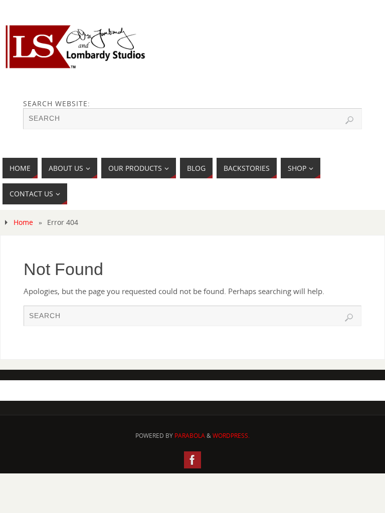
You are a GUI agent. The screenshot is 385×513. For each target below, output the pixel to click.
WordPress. (231, 435)
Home (23, 222)
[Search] (349, 120)
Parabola (189, 435)
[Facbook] (192, 459)
